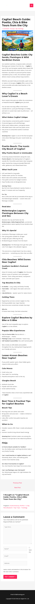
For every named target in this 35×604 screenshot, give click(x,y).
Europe (12, 28)
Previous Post (17, 483)
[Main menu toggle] (31, 5)
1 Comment (5, 28)
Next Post (17, 487)
